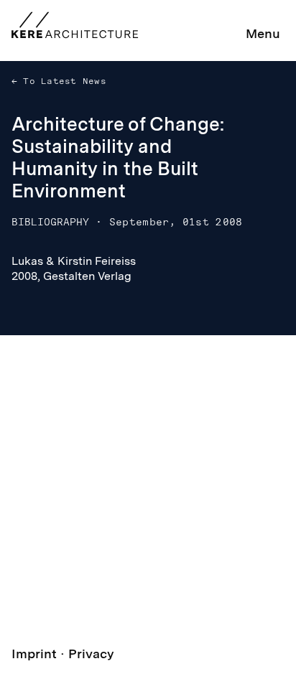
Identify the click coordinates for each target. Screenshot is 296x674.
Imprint (34, 653)
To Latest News (61, 81)
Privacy (91, 653)
